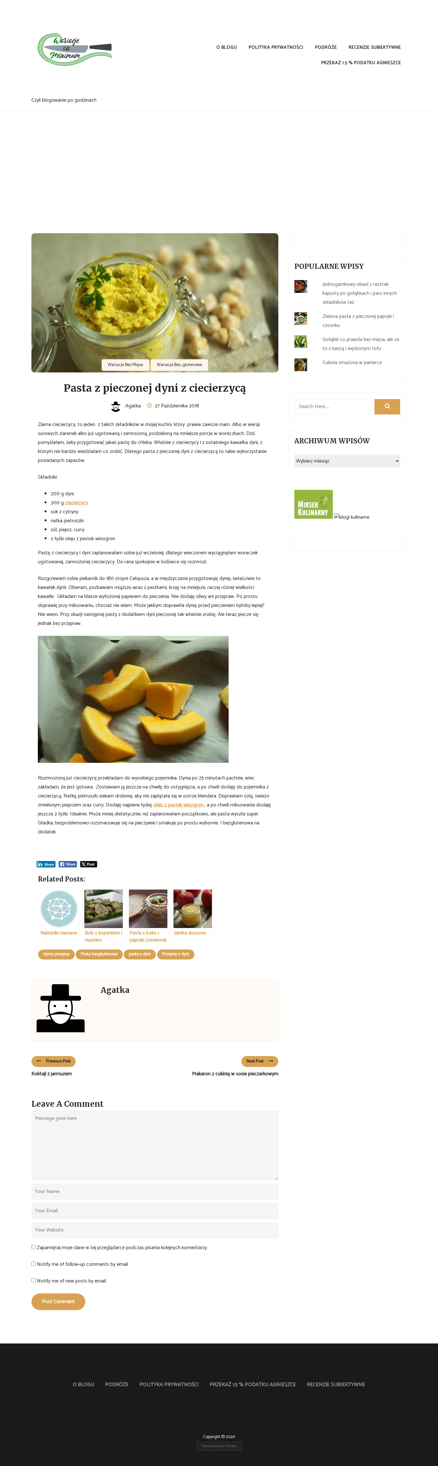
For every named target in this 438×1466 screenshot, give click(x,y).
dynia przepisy (56, 954)
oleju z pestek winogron (179, 805)
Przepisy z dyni (175, 954)
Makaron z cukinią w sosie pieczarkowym (235, 1074)
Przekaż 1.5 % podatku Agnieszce (361, 63)
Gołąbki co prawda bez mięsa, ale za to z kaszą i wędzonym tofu (361, 344)
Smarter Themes (226, 1446)
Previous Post (58, 1061)
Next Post (255, 1061)
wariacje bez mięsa (125, 365)
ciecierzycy (76, 503)
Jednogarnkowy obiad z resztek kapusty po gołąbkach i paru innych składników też (360, 293)
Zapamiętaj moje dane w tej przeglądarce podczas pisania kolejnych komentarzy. (122, 1247)
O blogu (226, 47)
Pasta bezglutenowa (99, 954)
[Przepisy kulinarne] (313, 517)
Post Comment (58, 1301)
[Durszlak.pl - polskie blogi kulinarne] (351, 517)
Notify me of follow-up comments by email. (83, 1264)
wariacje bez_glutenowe (179, 365)
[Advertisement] (219, 159)
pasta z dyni (140, 954)
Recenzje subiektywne (375, 47)
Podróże (326, 47)
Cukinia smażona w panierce (352, 362)
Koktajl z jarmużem (51, 1074)
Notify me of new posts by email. (72, 1281)
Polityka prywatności (276, 47)
